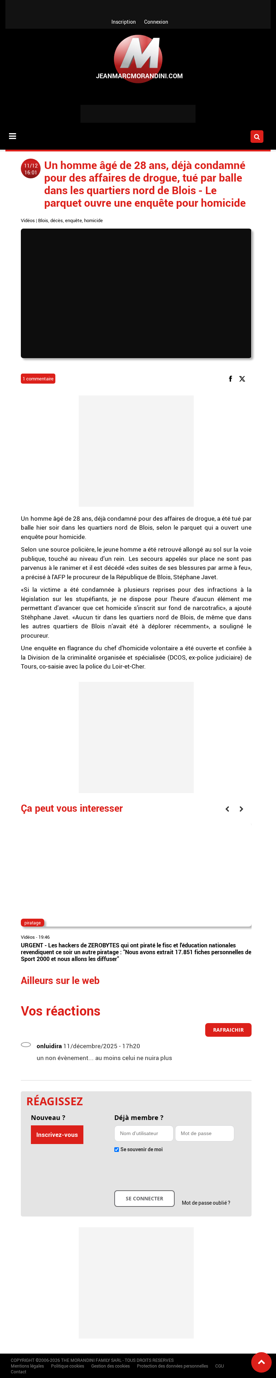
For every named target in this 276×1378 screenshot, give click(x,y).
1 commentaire (38, 378)
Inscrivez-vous (57, 1134)
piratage (32, 922)
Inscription (123, 21)
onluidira (49, 1046)
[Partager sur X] (243, 378)
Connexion (156, 21)
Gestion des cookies (110, 1366)
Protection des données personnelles (172, 1366)
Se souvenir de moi (141, 1149)
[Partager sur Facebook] (232, 378)
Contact (18, 1371)
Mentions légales (27, 1366)
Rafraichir (228, 1029)
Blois (43, 220)
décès (56, 220)
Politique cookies (67, 1366)
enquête (73, 220)
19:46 (44, 937)
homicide (93, 220)
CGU (219, 1366)
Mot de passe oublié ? (206, 1202)
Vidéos (28, 220)
